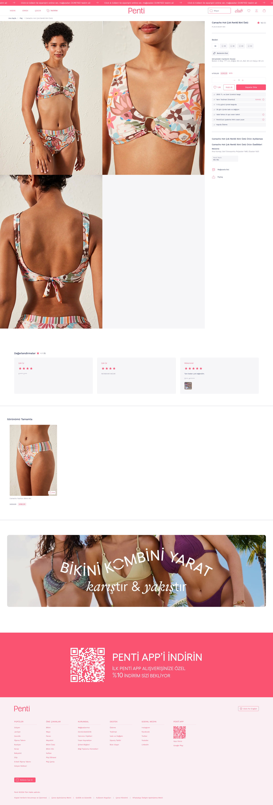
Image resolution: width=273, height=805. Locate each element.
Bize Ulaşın (114, 745)
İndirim (54, 11)
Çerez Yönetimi (122, 798)
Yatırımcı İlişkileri (85, 736)
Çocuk (38, 11)
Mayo (48, 732)
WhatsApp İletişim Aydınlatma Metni (148, 798)
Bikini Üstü (50, 745)
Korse (16, 749)
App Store (177, 741)
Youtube (145, 740)
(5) (263, 23)
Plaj (21, 18)
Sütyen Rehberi (20, 766)
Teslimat (113, 732)
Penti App (178, 721)
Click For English (250, 709)
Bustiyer (17, 745)
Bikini (48, 728)
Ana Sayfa (12, 18)
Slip (15, 757)
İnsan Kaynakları (85, 740)
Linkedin (145, 745)
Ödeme (113, 728)
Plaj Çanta (50, 762)
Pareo (48, 736)
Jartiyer (17, 732)
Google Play (178, 745)
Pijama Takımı (19, 740)
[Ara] (211, 10)
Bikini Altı (50, 749)
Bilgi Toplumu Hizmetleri (88, 749)
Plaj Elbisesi (51, 757)
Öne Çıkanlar (53, 721)
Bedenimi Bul (222, 53)
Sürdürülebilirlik (84, 732)
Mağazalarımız (84, 728)
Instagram (146, 728)
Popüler (18, 721)
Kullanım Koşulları (103, 798)
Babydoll (18, 753)
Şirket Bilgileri (84, 745)
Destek (113, 721)
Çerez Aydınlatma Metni (61, 798)
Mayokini (49, 740)
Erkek (25, 11)
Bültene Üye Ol (26, 780)
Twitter (144, 736)
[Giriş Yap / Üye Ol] (256, 11)
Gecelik (17, 736)
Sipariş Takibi (115, 740)
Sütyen (17, 728)
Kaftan (48, 753)
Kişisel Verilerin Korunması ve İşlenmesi (30, 798)
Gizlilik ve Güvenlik (83, 798)
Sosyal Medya (149, 721)
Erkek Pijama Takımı (22, 762)
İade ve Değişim (116, 736)
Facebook (146, 732)
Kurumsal (83, 721)
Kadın (12, 11)
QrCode (179, 732)
